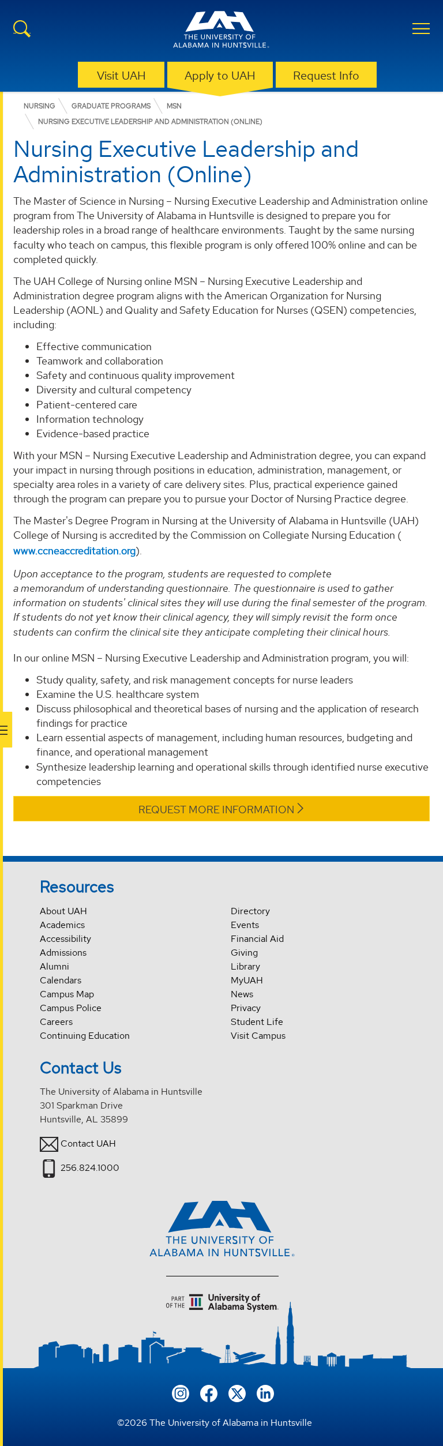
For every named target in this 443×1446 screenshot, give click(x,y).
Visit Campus (258, 1036)
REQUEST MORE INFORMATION (216, 809)
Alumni (54, 966)
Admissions (63, 953)
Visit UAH (121, 75)
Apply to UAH (220, 75)
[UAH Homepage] (221, 31)
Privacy (246, 1008)
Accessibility (65, 939)
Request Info (326, 75)
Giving (244, 953)
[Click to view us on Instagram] (180, 1392)
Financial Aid (257, 939)
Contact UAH (88, 1143)
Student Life (257, 1022)
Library (245, 966)
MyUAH (247, 980)
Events (245, 925)
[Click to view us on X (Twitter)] (237, 1392)
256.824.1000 (90, 1168)
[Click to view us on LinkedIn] (265, 1392)
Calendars (60, 980)
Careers (56, 1022)
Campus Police (71, 1008)
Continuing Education (85, 1036)
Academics (62, 925)
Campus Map (67, 994)
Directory (250, 911)
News (242, 994)
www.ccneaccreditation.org (74, 550)
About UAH (63, 911)
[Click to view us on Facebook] (208, 1392)
